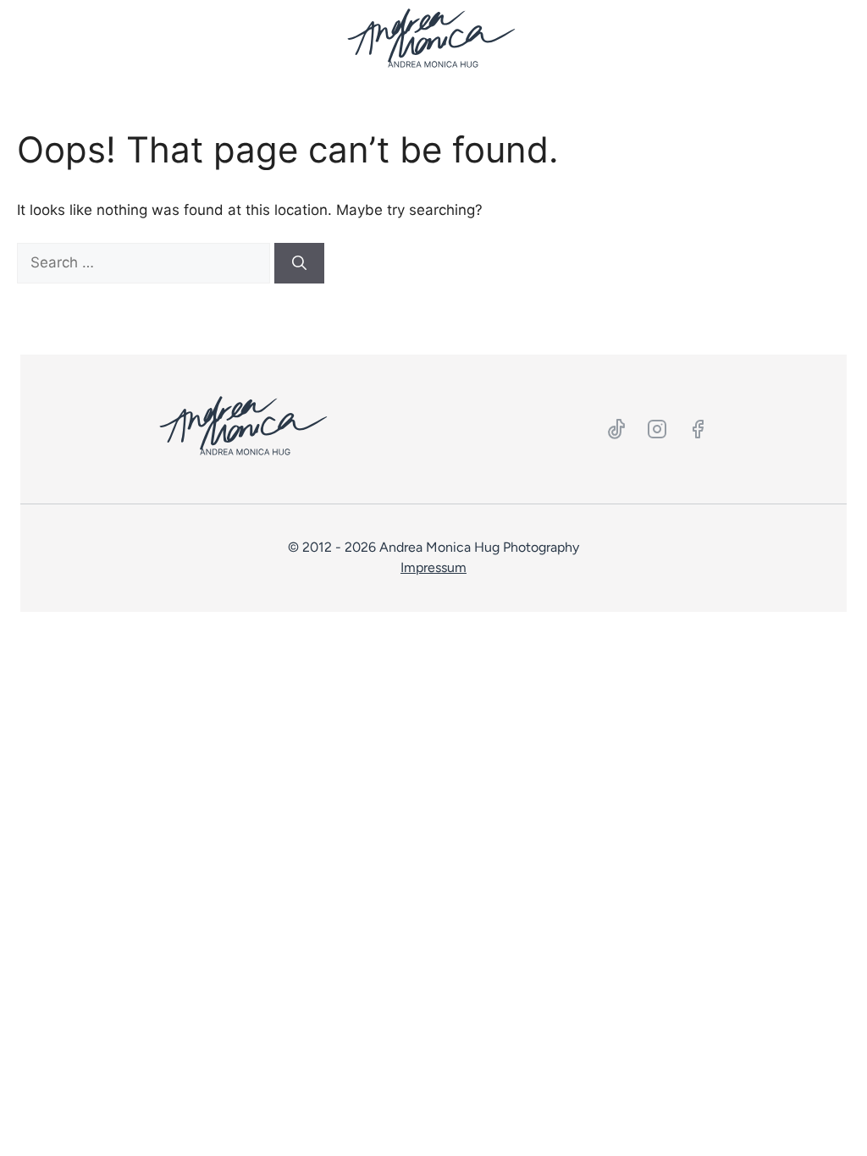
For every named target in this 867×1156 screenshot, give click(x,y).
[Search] (299, 263)
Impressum (433, 567)
